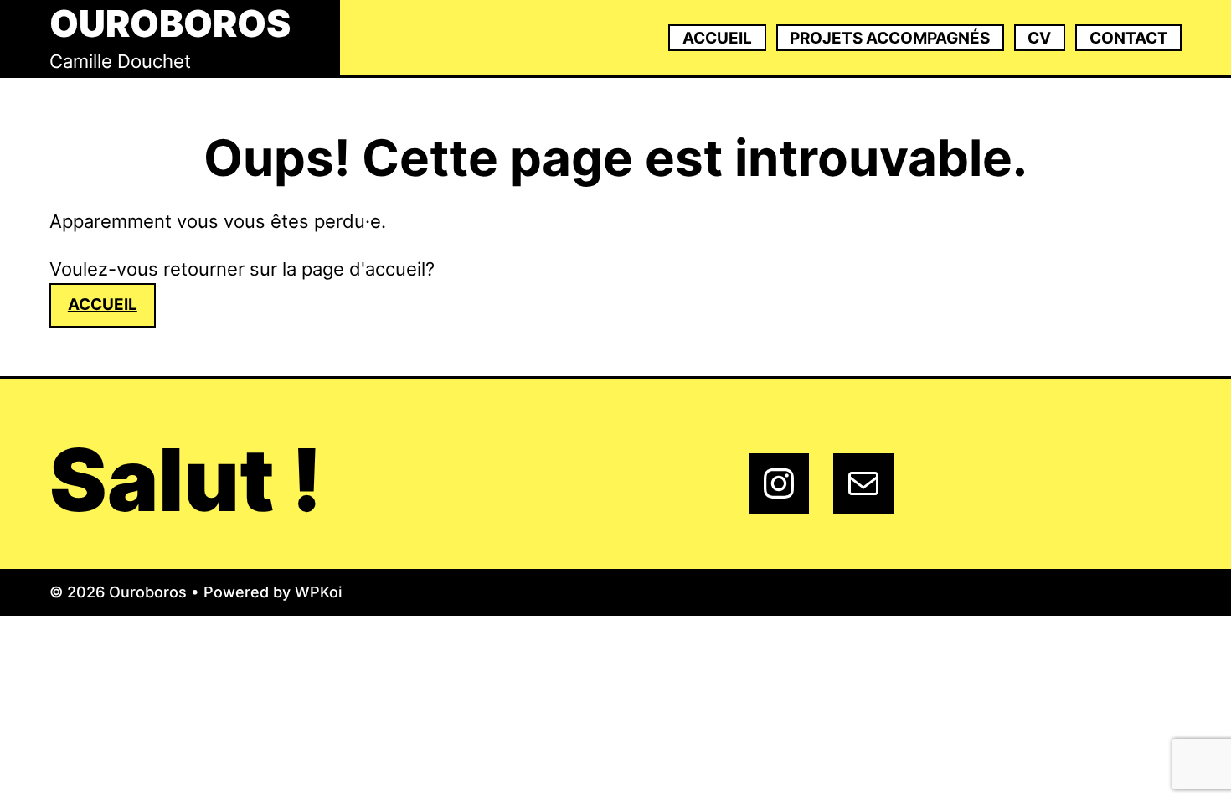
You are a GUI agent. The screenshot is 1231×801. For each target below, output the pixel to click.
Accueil (717, 38)
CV (1039, 38)
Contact (1128, 38)
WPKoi (318, 592)
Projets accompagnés (890, 38)
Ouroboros (170, 23)
